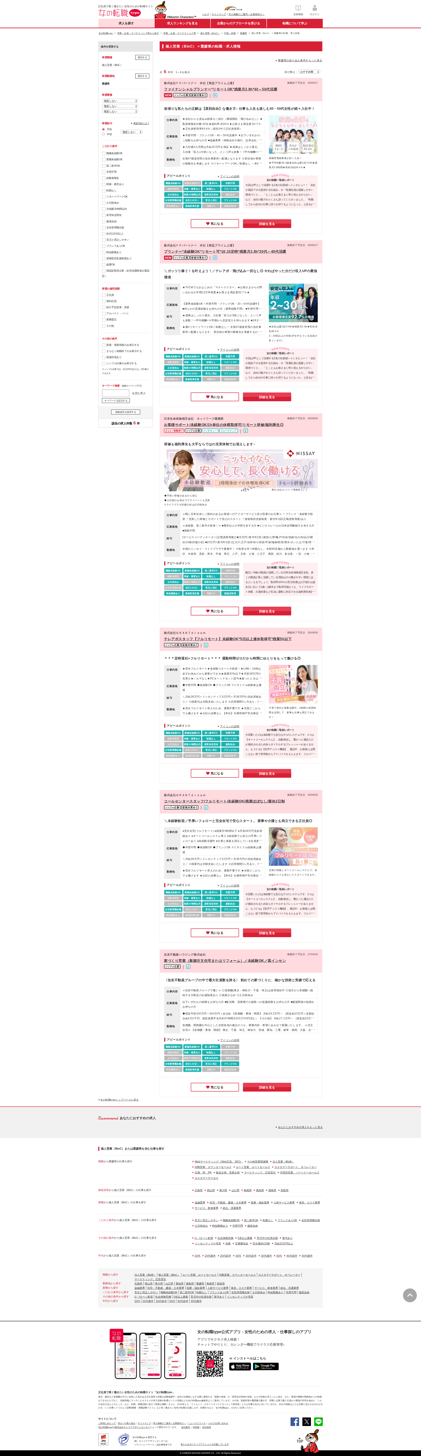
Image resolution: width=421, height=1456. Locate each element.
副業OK (110, 264)
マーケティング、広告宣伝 (260, 1172)
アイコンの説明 (229, 176)
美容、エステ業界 (309, 1202)
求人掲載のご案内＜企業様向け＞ (246, 14)
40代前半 (291, 1255)
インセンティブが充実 (208, 1243)
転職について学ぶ (295, 23)
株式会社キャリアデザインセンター (132, 1427)
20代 (197, 1255)
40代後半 (307, 1255)
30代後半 (266, 1255)
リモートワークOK (117, 196)
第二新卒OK (113, 165)
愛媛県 (200, 1283)
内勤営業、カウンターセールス (213, 1167)
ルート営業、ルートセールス (253, 1167)
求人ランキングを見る (182, 23)
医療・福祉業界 (260, 1202)
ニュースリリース (197, 1423)
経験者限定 (112, 178)
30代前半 (251, 1255)
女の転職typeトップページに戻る (119, 1099)
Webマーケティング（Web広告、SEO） (219, 1161)
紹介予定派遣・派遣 (117, 307)
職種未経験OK (114, 153)
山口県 (235, 1190)
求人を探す (126, 23)
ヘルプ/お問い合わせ (218, 1423)
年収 (109, 134)
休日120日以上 (114, 233)
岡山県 (211, 1190)
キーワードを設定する (115, 400)
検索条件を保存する (125, 412)
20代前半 (225, 1255)
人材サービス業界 (284, 1202)
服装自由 (111, 221)
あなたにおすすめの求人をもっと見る (300, 1127)
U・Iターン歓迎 (204, 1238)
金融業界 (200, 1202)
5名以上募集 (245, 1238)
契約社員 (111, 301)
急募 (228, 1243)
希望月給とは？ (141, 123)
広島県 (199, 1190)
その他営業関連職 (257, 1161)
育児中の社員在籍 (267, 1238)
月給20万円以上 (283, 1243)
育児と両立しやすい (117, 239)
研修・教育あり (115, 184)
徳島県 (272, 1190)
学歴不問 (111, 171)
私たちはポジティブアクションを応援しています (205, 1444)
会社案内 (185, 1427)
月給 (109, 129)
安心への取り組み (127, 1423)
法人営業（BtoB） (283, 1161)
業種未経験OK (114, 159)
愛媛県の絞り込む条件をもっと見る (300, 60)
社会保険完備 (225, 1238)
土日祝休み (112, 202)
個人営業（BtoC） (169, 1274)
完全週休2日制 (261, 1243)
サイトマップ (219, 14)
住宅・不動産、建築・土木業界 (228, 1202)
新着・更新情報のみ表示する (122, 344)
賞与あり (287, 1238)
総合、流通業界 (232, 1208)
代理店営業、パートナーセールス (299, 1172)
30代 (238, 1255)
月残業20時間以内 (116, 208)
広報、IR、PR (203, 1172)
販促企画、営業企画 (228, 1172)
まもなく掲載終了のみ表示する (124, 351)
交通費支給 (241, 1243)
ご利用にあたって (107, 1423)
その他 (110, 325)
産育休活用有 (113, 215)
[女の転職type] (105, 1427)
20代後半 (210, 1255)
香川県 (223, 1190)
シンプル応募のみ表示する (121, 363)
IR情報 (196, 1427)
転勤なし (111, 190)
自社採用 (206, 1427)
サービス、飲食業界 (206, 1208)
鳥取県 (285, 1190)
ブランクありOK (115, 245)
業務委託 (111, 319)
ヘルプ (205, 14)
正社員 (110, 295)
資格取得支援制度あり (119, 258)
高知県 (260, 1190)
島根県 (248, 1190)
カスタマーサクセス (206, 1178)
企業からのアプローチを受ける (238, 23)
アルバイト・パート (117, 313)
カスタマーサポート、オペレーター (296, 1167)
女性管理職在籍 (115, 227)
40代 (279, 1255)
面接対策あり (113, 357)
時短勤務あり (113, 252)
